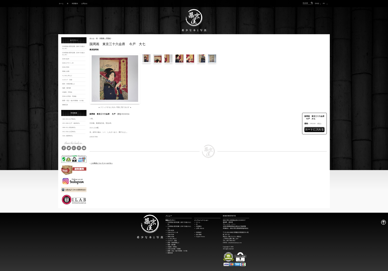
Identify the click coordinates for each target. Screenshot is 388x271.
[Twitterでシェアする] (68, 148)
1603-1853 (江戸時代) (68, 119)
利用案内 (75, 3)
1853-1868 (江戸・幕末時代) (71, 123)
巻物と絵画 (65, 71)
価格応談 (65, 104)
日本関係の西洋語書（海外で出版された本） (73, 47)
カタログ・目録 (67, 79)
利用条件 (198, 232)
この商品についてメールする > (102, 163)
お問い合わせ (200, 228)
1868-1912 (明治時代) (68, 127)
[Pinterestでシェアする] (78, 148)
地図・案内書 (66, 88)
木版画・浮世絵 (67, 92)
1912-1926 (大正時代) (68, 131)
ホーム (61, 3)
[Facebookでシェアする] (63, 148)
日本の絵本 (65, 59)
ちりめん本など (67, 75)
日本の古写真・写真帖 (69, 96)
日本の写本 (65, 67)
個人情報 (198, 234)
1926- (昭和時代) (67, 136)
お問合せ (84, 3)
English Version (200, 236)
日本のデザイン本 (68, 63)
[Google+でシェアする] (73, 148)
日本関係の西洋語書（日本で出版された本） (73, 53)
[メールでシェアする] (83, 148)
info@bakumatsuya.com (235, 242)
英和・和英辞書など (68, 84)
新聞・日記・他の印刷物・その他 (72, 100)
